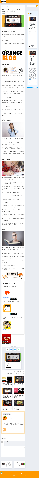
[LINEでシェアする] (18, 349)
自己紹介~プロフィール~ (25, 475)
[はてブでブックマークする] (15, 349)
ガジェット (15, 373)
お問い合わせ (12, 475)
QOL (11, 373)
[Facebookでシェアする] (11, 349)
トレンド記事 (22, 371)
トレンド (19, 373)
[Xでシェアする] (7, 349)
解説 (23, 373)
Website (4, 431)
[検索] (37, 6)
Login (24, 438)
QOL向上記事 (16, 371)
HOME (20, 473)
